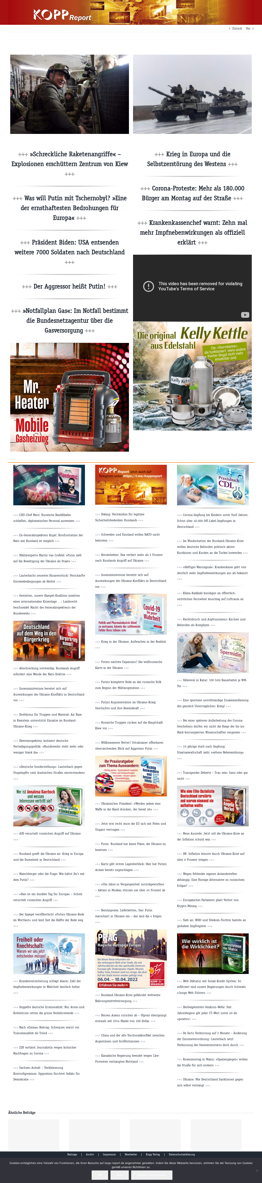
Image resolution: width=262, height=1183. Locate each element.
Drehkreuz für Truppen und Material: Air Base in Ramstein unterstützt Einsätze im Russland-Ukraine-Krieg (47, 720)
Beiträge (72, 1154)
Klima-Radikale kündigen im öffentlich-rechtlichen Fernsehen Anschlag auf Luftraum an (210, 599)
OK (100, 1175)
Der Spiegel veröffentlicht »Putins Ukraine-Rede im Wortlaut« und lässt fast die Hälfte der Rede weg (48, 920)
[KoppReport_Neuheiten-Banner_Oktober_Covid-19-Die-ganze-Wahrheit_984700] (131, 595)
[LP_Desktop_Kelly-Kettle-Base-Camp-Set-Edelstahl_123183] (192, 323)
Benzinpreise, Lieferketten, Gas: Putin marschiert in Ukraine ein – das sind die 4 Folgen (128, 916)
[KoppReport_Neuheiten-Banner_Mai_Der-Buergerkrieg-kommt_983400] (49, 622)
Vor (248, 28)
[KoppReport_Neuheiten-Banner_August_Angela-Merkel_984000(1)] (213, 787)
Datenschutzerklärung (182, 1154)
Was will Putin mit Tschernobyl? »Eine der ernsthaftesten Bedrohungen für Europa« (74, 208)
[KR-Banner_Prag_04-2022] (131, 931)
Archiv (90, 1154)
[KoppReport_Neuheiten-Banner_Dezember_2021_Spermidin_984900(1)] (213, 634)
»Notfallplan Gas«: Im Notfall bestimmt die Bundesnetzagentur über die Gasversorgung (74, 320)
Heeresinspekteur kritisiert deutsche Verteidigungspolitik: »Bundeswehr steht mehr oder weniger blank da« (48, 746)
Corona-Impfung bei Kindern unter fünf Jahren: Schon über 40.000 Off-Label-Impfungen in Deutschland (212, 521)
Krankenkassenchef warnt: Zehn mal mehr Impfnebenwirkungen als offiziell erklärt (193, 232)
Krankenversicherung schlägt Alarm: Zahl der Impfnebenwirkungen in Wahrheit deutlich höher (47, 987)
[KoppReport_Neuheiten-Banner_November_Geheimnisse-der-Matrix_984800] (213, 935)
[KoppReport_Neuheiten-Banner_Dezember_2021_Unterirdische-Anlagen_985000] (213, 466)
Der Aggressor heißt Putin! (74, 286)
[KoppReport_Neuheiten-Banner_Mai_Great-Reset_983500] (49, 935)
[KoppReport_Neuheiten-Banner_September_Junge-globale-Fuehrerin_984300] (49, 787)
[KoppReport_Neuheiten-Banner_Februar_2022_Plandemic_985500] (49, 466)
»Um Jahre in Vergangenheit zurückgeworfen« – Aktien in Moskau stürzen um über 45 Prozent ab (130, 890)
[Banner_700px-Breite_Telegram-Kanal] (131, 466)
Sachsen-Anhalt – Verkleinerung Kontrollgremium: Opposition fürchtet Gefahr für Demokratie (46, 1073)
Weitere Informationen (151, 1175)
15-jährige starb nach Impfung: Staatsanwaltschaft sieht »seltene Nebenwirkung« (210, 752)
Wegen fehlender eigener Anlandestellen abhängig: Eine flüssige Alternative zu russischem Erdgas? (210, 880)
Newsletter (131, 1154)
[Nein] (257, 1170)
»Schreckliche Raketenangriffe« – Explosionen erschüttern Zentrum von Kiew (69, 164)
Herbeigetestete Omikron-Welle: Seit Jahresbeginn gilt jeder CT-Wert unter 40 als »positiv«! (207, 1013)
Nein (120, 1175)
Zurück (237, 28)
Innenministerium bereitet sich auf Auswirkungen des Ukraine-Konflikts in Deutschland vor (48, 694)
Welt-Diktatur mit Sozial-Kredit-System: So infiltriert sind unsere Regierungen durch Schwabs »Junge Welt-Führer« (211, 987)
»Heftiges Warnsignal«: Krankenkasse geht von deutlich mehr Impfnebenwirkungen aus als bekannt (212, 573)
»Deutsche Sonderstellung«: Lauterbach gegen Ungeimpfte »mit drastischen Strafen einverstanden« (49, 772)
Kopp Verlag (153, 1154)
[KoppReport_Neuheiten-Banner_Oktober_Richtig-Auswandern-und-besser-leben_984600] (131, 757)
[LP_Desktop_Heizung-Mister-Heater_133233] (69, 344)
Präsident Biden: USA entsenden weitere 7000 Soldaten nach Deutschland (70, 252)
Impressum (109, 1154)
